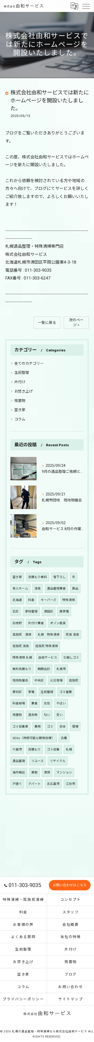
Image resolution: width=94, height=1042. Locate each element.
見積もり (34, 749)
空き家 (19, 410)
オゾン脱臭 (58, 623)
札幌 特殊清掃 (49, 634)
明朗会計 (44, 669)
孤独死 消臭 (21, 646)
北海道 (17, 600)
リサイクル (58, 761)
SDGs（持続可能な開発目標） (34, 738)
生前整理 (21, 372)
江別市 (70, 784)
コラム (19, 419)
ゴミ (50, 726)
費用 (37, 726)
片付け (19, 382)
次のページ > (76, 322)
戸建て (17, 784)
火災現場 (56, 680)
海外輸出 (19, 772)
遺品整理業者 (56, 588)
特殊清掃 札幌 (22, 657)
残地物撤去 (20, 680)
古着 (64, 738)
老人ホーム (20, 588)
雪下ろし (59, 577)
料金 (31, 600)
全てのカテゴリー (29, 363)
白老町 (17, 623)
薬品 (75, 588)
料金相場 (19, 703)
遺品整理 (19, 761)
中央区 (39, 680)
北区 (16, 611)
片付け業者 (36, 623)
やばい (61, 703)
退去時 (33, 715)
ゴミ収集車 (20, 726)
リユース (37, 761)
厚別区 (17, 692)
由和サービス (47, 657)
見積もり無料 (37, 577)
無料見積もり (22, 669)
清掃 (47, 772)
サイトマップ (70, 999)
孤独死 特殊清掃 (46, 646)
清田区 (48, 611)
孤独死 (73, 680)
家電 (31, 692)
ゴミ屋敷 (66, 692)
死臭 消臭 (72, 634)
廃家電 (64, 611)
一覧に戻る (47, 322)
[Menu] (86, 5)
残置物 (19, 401)
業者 (34, 703)
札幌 (69, 749)
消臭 (37, 588)
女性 (47, 703)
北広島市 (53, 784)
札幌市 (61, 669)
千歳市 (17, 749)
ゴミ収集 (53, 749)
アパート (34, 784)
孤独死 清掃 (22, 634)
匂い (47, 715)
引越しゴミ (71, 657)
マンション (64, 772)
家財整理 (31, 611)
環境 (75, 726)
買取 (34, 772)
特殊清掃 (68, 600)
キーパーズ (48, 600)
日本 (63, 726)
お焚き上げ (23, 391)
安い (59, 715)
